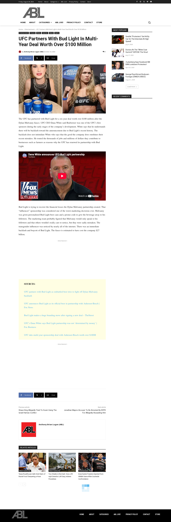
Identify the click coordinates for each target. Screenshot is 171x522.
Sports (57, 33)
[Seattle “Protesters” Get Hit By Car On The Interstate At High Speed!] (118, 39)
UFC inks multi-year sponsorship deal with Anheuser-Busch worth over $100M (60, 334)
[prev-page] (20, 484)
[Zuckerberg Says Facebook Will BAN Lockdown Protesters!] (118, 65)
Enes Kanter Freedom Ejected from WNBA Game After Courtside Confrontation (90, 476)
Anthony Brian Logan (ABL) (34, 52)
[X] (144, 1)
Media (38, 33)
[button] (149, 22)
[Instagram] (140, 1)
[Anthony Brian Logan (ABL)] (20, 51)
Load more (131, 87)
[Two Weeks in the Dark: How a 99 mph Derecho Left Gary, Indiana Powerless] (62, 462)
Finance (32, 33)
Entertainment (30, 29)
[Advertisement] (62, 259)
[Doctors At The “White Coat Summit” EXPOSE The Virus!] (118, 53)
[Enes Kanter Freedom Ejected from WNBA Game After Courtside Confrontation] (92, 462)
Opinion (45, 33)
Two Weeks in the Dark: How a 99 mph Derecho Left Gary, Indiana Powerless (61, 476)
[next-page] (24, 484)
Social (51, 33)
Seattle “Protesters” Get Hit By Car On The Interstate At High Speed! (137, 38)
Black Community (24, 471)
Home (21, 29)
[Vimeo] (147, 1)
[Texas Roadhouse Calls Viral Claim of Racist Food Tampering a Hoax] (32, 462)
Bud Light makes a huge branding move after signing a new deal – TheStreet (59, 315)
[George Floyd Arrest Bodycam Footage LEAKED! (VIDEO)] (118, 77)
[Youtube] (150, 1)
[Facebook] (137, 1)
